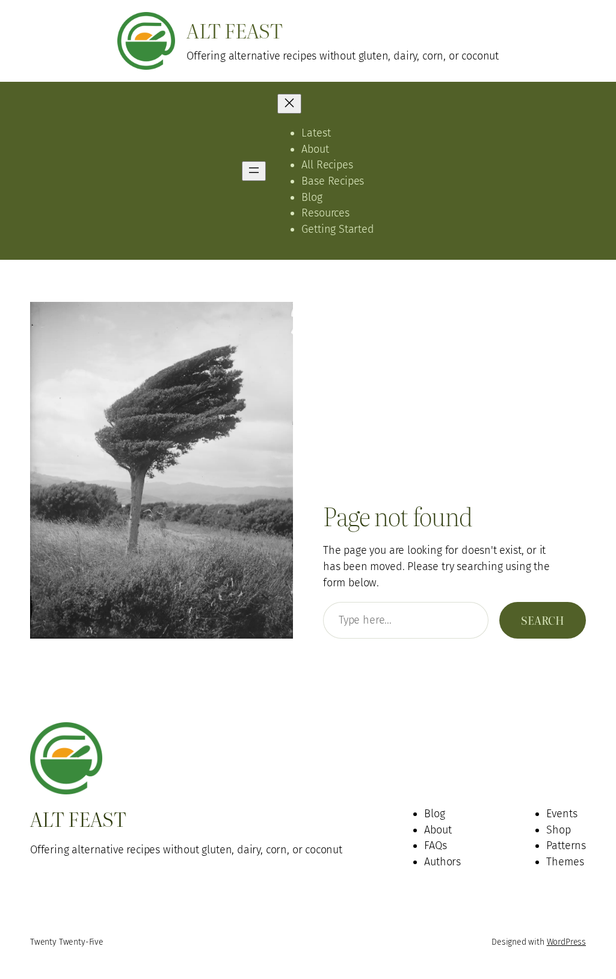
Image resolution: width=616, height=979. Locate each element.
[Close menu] (289, 104)
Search (542, 620)
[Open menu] (254, 171)
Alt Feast (234, 29)
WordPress (566, 942)
